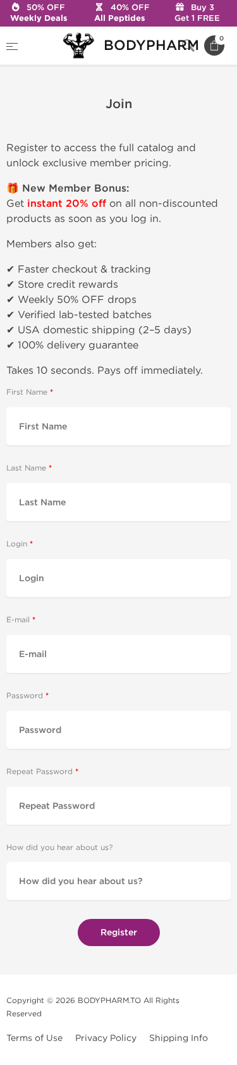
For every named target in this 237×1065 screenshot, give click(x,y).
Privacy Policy (106, 1038)
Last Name (26, 468)
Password (24, 696)
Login (16, 544)
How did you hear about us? (59, 847)
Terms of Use (34, 1038)
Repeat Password (39, 772)
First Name (26, 392)
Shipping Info (178, 1038)
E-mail (18, 620)
